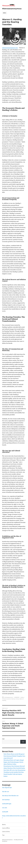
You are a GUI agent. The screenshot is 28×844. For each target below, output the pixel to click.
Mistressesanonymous (11, 9)
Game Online (6, 831)
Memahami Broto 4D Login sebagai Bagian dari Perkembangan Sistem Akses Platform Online (14, 762)
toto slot (4, 807)
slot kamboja (6, 799)
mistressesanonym (8, 697)
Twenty (17, 698)
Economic (8, 698)
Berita (4, 824)
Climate (4, 698)
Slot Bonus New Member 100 (10, 795)
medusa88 (5, 811)
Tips (3, 835)
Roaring (13, 698)
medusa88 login (6, 803)
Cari (3, 739)
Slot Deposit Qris (7, 787)
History (22, 697)
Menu (4, 12)
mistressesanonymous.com (10, 47)
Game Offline (6, 828)
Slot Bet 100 (5, 791)
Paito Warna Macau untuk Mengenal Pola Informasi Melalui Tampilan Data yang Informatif (14, 756)
